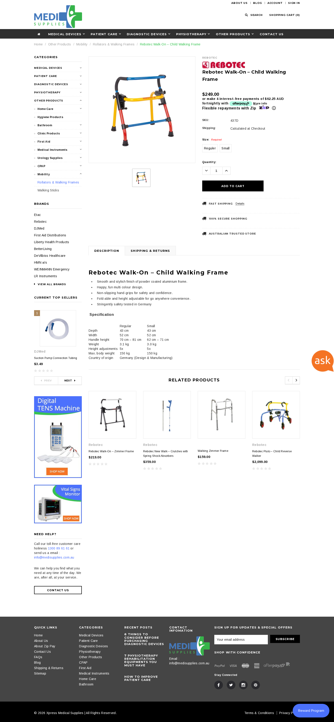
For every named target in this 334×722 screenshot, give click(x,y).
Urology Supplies (49, 158)
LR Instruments (45, 276)
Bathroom (44, 125)
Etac (37, 215)
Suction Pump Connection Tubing (55, 358)
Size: (212, 139)
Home (38, 44)
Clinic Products (48, 133)
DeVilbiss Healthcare (50, 255)
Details (240, 203)
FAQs (38, 657)
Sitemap (40, 673)
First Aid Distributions (50, 235)
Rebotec (40, 221)
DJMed (39, 228)
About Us (239, 3)
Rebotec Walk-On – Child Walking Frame (170, 44)
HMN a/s (40, 262)
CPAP (41, 166)
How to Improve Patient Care (141, 678)
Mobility (81, 44)
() (284, 15)
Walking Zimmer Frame (213, 450)
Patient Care (104, 34)
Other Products (233, 34)
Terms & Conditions (259, 713)
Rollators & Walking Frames (114, 44)
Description (106, 250)
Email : (174, 658)
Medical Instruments (52, 149)
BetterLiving (43, 249)
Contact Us (272, 34)
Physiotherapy (191, 34)
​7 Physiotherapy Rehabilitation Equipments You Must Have (141, 660)
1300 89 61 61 (59, 548)
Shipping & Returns (150, 250)
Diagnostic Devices (147, 34)
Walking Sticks (48, 190)
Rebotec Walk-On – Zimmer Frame (111, 451)
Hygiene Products (50, 117)
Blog (257, 3)
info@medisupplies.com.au (54, 557)
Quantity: (209, 162)
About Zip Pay (44, 646)
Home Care (45, 109)
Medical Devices (64, 34)
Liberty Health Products (51, 242)
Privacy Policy (289, 713)
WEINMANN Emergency (52, 269)
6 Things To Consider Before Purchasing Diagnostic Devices (144, 639)
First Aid (43, 141)
